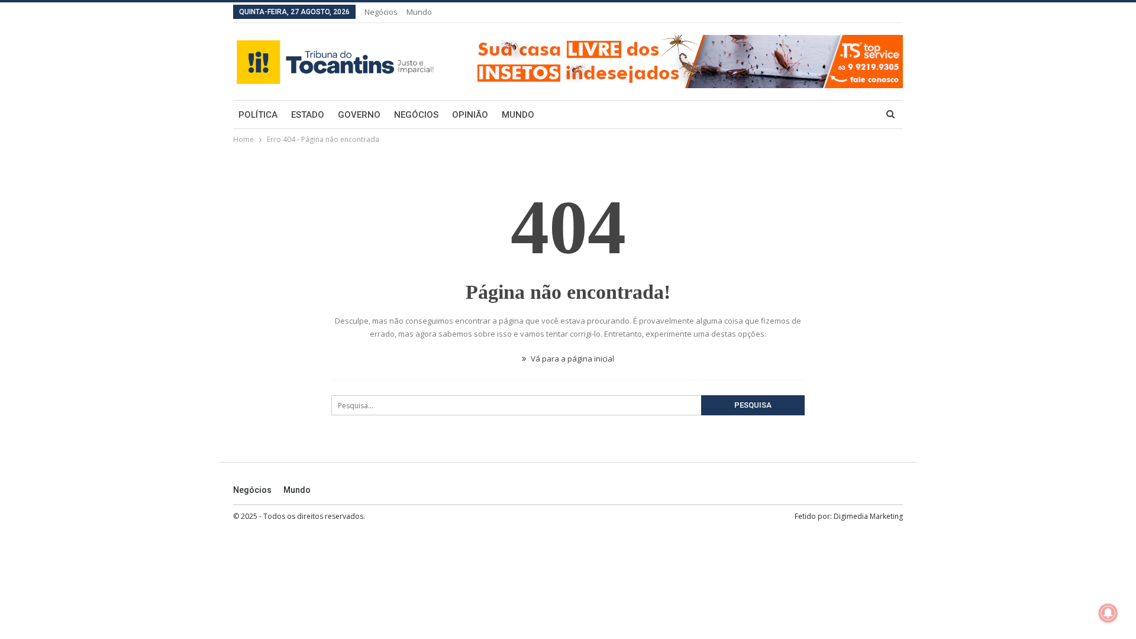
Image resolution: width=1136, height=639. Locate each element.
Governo (359, 114)
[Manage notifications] (1108, 613)
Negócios (381, 12)
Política (257, 114)
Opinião (470, 114)
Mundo (419, 12)
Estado (307, 114)
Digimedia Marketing (868, 516)
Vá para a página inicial (571, 358)
